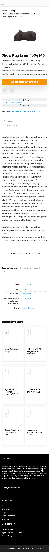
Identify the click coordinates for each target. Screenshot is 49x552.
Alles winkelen (7, 509)
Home (4, 10)
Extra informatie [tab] (10, 125)
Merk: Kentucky (29, 308)
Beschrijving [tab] (8, 121)
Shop (13, 10)
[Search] (45, 3)
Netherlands (17, 102)
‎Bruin (25, 289)
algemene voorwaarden (12, 532)
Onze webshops (8, 516)
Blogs (4, 512)
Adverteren (6, 519)
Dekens (37, 14)
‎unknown (27, 298)
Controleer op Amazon (24, 82)
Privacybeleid (7, 529)
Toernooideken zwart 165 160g (34, 390)
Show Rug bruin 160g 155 (12, 350)
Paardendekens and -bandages (16, 14)
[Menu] (3, 3)
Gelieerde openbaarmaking (13, 536)
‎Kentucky (27, 284)
